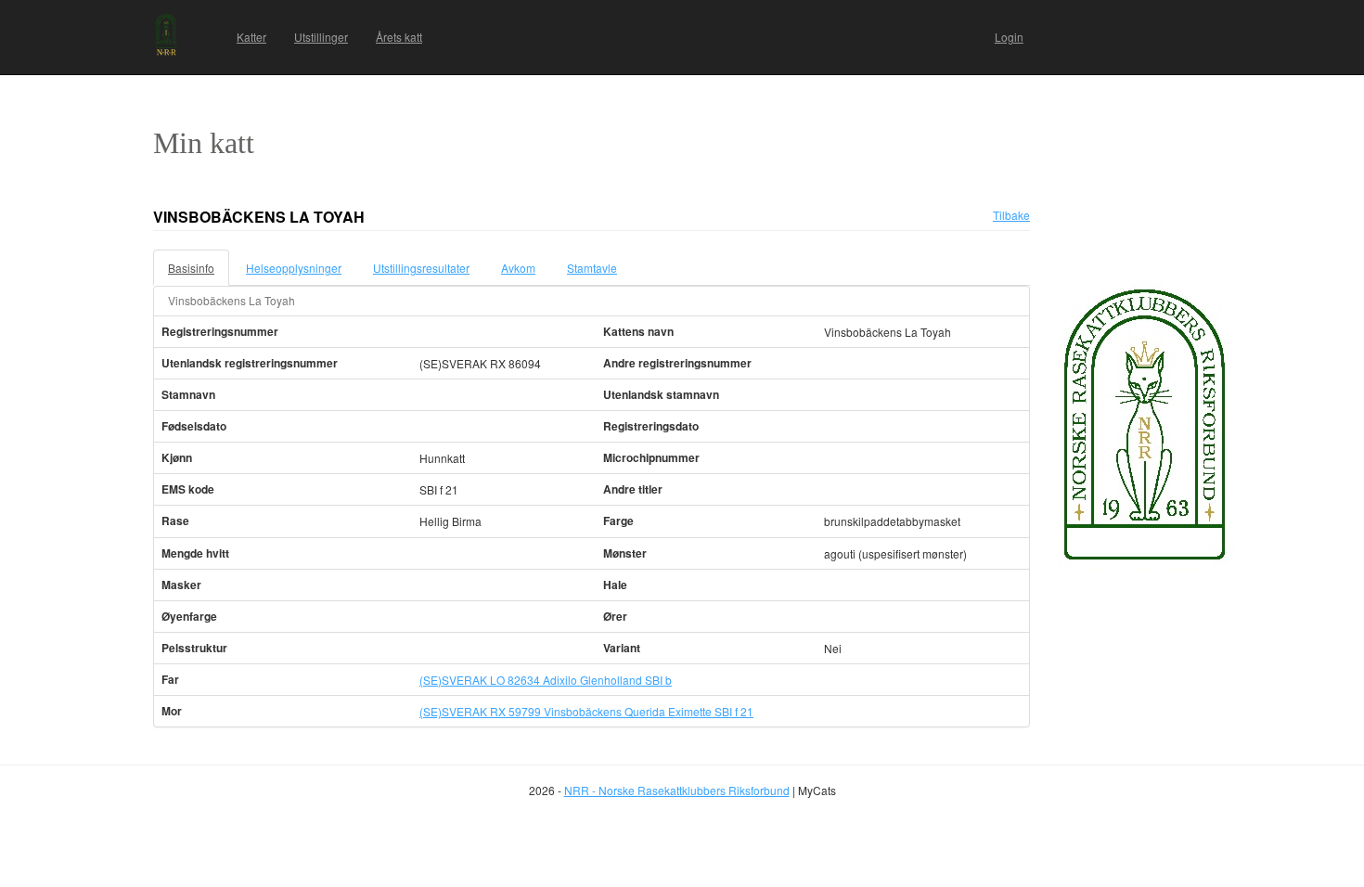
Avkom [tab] (518, 268)
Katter (251, 37)
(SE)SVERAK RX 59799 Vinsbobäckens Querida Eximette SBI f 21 (586, 711)
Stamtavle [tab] (592, 268)
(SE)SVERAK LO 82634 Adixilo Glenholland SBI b (545, 680)
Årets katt (399, 37)
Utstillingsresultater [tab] (421, 268)
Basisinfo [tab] (191, 268)
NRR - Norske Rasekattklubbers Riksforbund (677, 790)
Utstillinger (321, 37)
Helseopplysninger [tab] (293, 268)
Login (1009, 37)
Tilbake (1011, 215)
